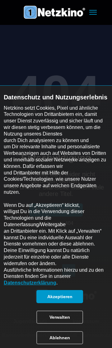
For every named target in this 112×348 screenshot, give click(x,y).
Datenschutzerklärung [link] (30, 282)
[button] (93, 12)
